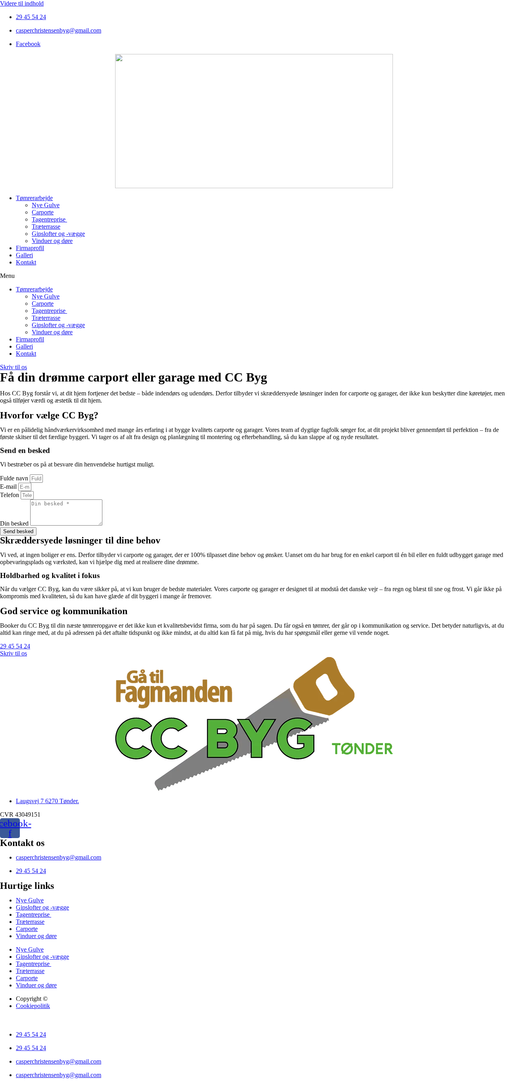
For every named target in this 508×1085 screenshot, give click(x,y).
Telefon (10, 494)
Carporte (43, 212)
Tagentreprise (49, 219)
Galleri (24, 255)
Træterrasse (46, 226)
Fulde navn (15, 478)
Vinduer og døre (52, 240)
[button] (254, 275)
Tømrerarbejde (34, 198)
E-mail (9, 486)
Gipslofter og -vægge (58, 233)
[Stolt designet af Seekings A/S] (3, 1021)
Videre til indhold (22, 3)
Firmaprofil (30, 248)
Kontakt (26, 262)
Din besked (15, 523)
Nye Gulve (46, 205)
